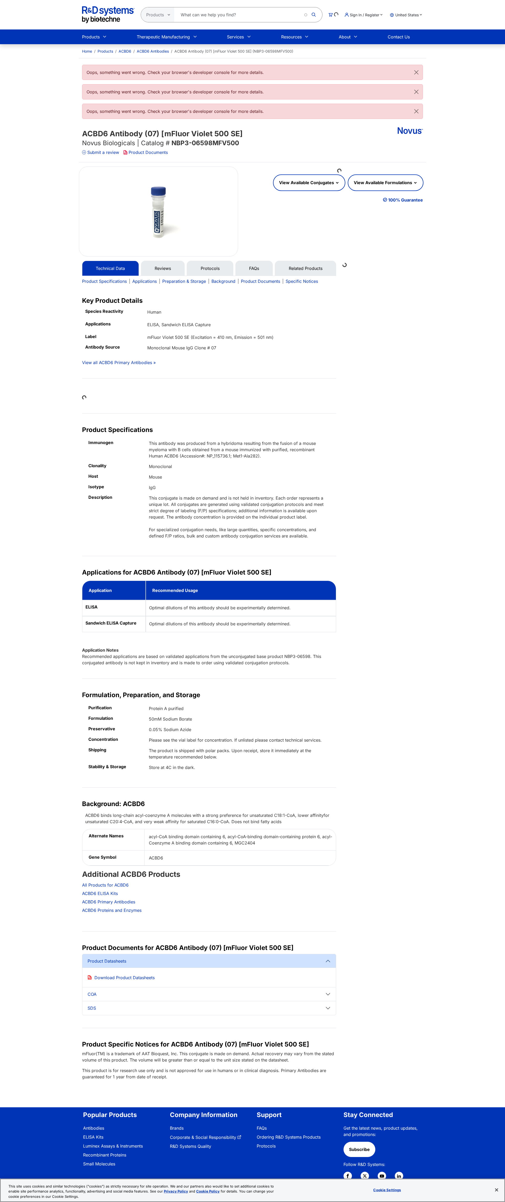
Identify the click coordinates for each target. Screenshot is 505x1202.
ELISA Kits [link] (93, 1137)
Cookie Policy (208, 1191)
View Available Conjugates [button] (307, 182)
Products (91, 36)
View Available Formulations (383, 182)
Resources (291, 36)
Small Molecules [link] (99, 1163)
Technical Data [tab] (110, 268)
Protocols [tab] (210, 268)
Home (87, 51)
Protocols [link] (266, 1146)
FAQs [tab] (254, 268)
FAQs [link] (262, 1128)
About (345, 36)
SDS (92, 1008)
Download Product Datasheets (124, 977)
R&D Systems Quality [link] (190, 1146)
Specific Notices (302, 281)
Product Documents (148, 152)
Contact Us (399, 36)
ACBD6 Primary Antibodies (108, 901)
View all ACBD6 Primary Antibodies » (119, 362)
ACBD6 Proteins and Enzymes (112, 910)
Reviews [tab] (163, 268)
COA (92, 994)
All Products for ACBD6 (105, 885)
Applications (144, 281)
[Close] (416, 72)
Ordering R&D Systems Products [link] (289, 1137)
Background (223, 281)
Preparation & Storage (184, 281)
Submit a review (103, 152)
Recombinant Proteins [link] (104, 1155)
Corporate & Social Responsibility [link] (203, 1137)
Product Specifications (104, 281)
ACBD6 (125, 51)
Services (235, 36)
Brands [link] (177, 1128)
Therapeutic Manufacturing (163, 36)
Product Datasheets (107, 961)
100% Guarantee (405, 200)
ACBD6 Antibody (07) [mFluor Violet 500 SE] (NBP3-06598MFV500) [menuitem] (233, 51)
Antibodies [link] (93, 1128)
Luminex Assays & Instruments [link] (113, 1146)
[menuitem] (87, 51)
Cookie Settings (387, 1190)
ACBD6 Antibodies (153, 51)
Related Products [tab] (305, 268)
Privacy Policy (176, 1191)
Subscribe (359, 1149)
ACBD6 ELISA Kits (100, 893)
